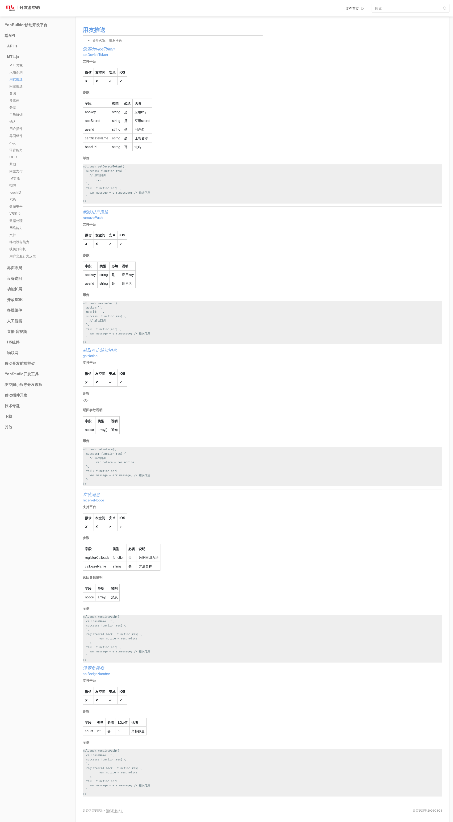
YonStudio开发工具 (22, 373)
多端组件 (14, 310)
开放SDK (15, 299)
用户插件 (16, 128)
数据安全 (16, 206)
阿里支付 (16, 171)
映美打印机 (17, 248)
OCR (13, 156)
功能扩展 (14, 289)
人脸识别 (16, 72)
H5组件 (13, 342)
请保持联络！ (114, 810)
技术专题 (12, 405)
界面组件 (16, 135)
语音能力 (16, 149)
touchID (15, 192)
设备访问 (14, 278)
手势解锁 (16, 114)
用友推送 (16, 79)
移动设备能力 (19, 241)
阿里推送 (16, 86)
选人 (12, 121)
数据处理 (16, 220)
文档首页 (353, 8)
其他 (12, 164)
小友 (12, 142)
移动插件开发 (16, 395)
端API (10, 35)
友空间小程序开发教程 (23, 384)
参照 (12, 93)
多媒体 (14, 100)
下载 (8, 416)
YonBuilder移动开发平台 (26, 24)
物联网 (12, 352)
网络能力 (16, 227)
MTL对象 (16, 65)
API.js (12, 46)
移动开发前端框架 (20, 363)
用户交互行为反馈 (22, 256)
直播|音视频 (17, 331)
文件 (12, 234)
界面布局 (14, 267)
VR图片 (15, 213)
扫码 (12, 185)
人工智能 (14, 320)
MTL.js (13, 56)
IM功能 (14, 178)
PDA (12, 199)
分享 (12, 107)
